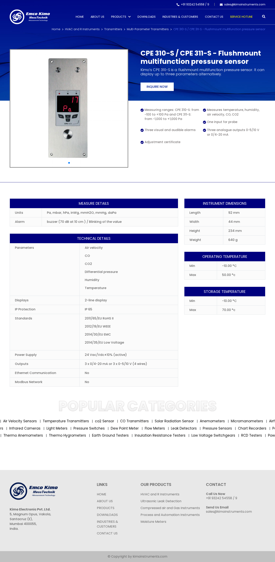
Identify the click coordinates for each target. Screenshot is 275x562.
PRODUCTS (118, 17)
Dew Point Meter (132, 428)
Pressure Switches (97, 428)
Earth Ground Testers (104, 435)
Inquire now (157, 86)
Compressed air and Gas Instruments (170, 508)
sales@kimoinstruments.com (244, 4)
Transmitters (113, 29)
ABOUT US (105, 501)
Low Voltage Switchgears (207, 435)
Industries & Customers (180, 17)
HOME (101, 494)
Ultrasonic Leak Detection (161, 501)
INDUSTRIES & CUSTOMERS (107, 524)
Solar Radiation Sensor (169, 421)
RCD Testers (245, 435)
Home (80, 17)
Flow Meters (162, 428)
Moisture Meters (153, 521)
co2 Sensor (99, 421)
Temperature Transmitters (60, 421)
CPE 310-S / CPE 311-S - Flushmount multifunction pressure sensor (219, 29)
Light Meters (64, 428)
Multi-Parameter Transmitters (148, 29)
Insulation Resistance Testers (154, 435)
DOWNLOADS (107, 514)
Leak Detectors (191, 428)
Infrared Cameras (32, 428)
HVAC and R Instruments (82, 29)
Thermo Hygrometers (61, 435)
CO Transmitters (129, 421)
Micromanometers (241, 421)
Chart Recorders (259, 428)
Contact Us (214, 17)
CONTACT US (107, 533)
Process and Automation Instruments (170, 514)
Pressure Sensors (225, 428)
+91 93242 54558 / (194, 4)
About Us (97, 17)
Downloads (147, 17)
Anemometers (207, 421)
